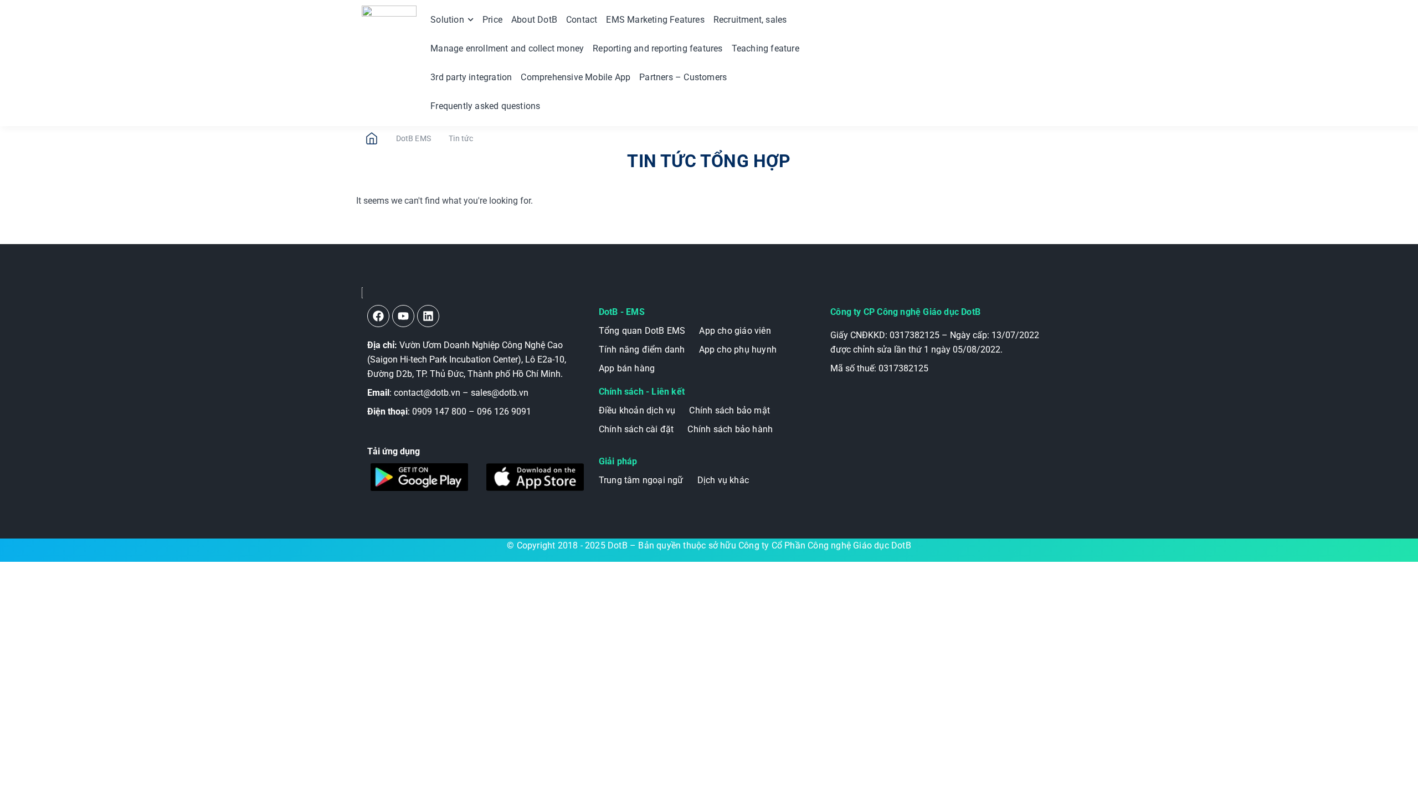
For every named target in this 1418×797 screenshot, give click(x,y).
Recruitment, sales (750, 19)
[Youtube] (403, 316)
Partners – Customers (683, 77)
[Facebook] (378, 316)
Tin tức (461, 138)
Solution (447, 19)
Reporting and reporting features (657, 48)
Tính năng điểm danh (642, 349)
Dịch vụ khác (723, 480)
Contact (581, 19)
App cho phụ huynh (738, 349)
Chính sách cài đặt (636, 429)
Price (492, 19)
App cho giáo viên (734, 330)
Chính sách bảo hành (730, 429)
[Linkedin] (428, 316)
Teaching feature (765, 48)
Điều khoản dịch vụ (637, 410)
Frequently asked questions (485, 106)
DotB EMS (413, 138)
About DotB (534, 19)
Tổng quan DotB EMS (642, 330)
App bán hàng (627, 368)
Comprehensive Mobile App (575, 77)
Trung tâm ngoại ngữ (641, 480)
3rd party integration (471, 77)
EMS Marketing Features (655, 19)
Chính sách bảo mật (729, 410)
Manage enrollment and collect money (507, 48)
